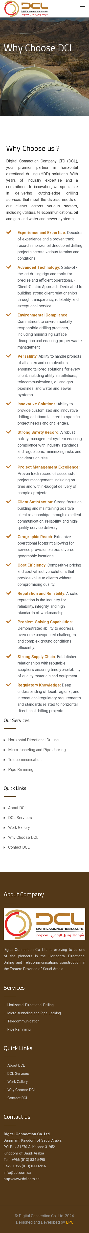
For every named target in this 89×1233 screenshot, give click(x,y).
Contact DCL (19, 847)
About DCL (17, 807)
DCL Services (20, 817)
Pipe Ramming (20, 769)
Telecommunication (25, 759)
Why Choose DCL (23, 837)
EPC (69, 1222)
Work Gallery (19, 827)
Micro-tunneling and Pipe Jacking (37, 749)
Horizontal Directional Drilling (33, 740)
